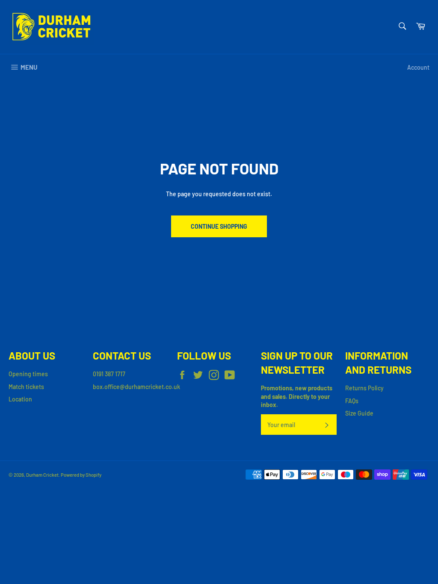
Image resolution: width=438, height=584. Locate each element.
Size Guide (359, 413)
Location (20, 399)
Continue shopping (219, 226)
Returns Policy (364, 388)
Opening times (28, 374)
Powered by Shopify (81, 475)
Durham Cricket (42, 475)
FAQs (351, 400)
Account (418, 67)
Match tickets (26, 386)
